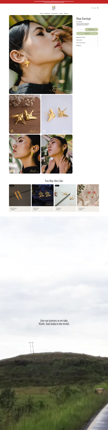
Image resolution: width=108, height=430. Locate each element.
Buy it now (87, 33)
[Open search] (92, 8)
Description (79, 40)
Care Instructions (80, 42)
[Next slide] (29, 195)
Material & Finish (80, 37)
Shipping (78, 45)
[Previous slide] (11, 195)
